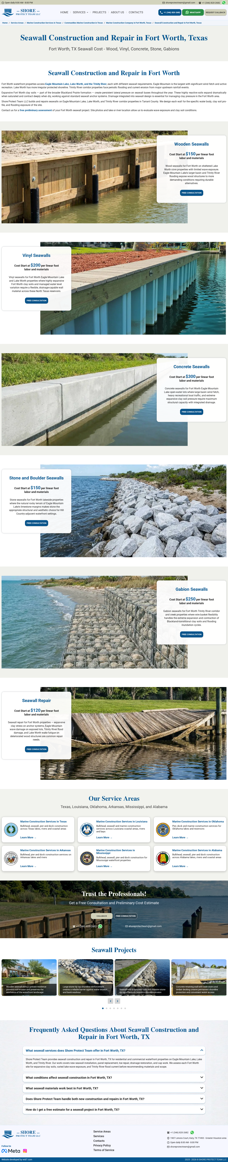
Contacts (136, 12)
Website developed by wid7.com (17, 1159)
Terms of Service (103, 1150)
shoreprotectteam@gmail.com (180, 2)
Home (64, 12)
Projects (99, 12)
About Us (117, 12)
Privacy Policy (102, 1145)
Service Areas (102, 1131)
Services (79, 12)
